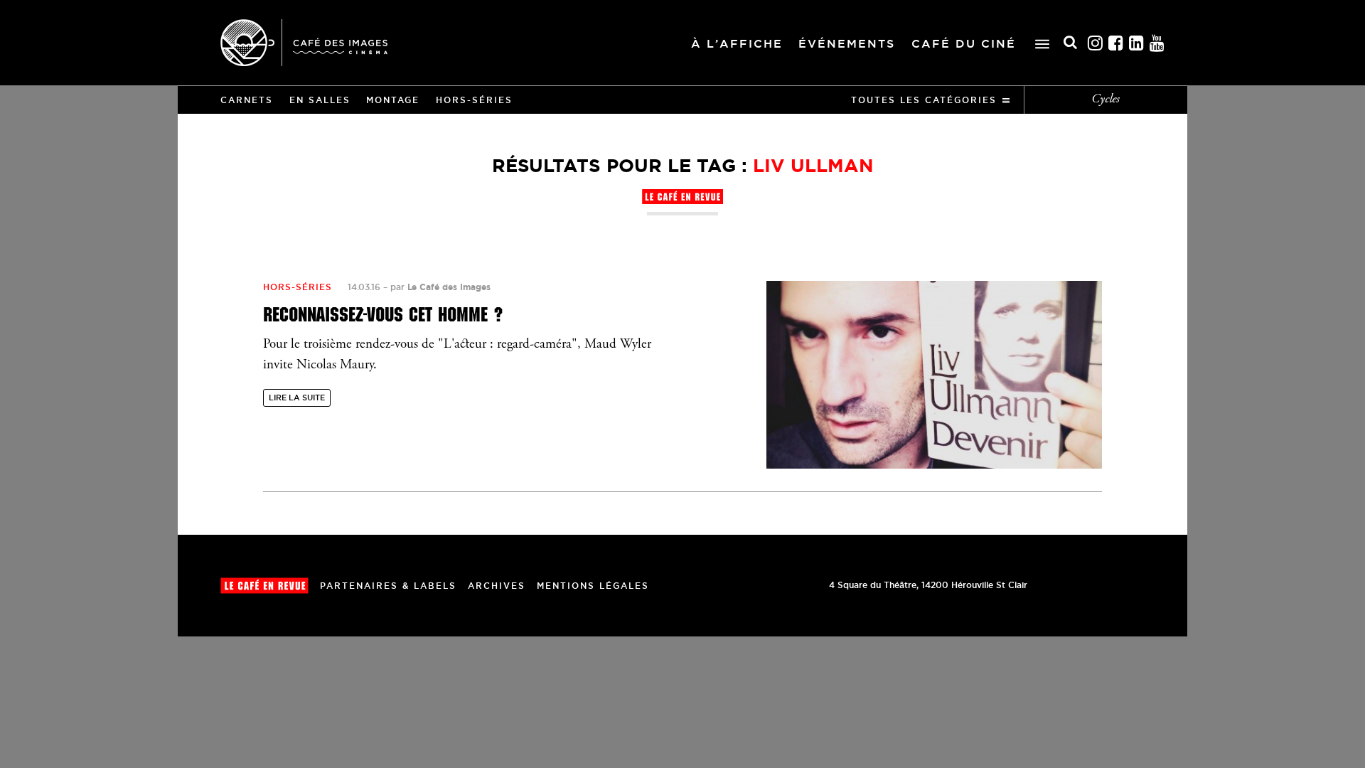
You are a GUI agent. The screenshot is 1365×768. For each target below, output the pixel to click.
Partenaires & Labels (388, 585)
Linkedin (1136, 43)
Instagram (1095, 43)
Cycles (1105, 99)
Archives (496, 585)
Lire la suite (297, 397)
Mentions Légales (593, 585)
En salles (319, 100)
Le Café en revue (264, 585)
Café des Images (303, 42)
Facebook (1116, 43)
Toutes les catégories (924, 100)
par (440, 287)
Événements (846, 43)
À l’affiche (737, 43)
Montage (392, 100)
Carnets (246, 100)
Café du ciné (963, 43)
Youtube (1157, 43)
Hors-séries (474, 100)
